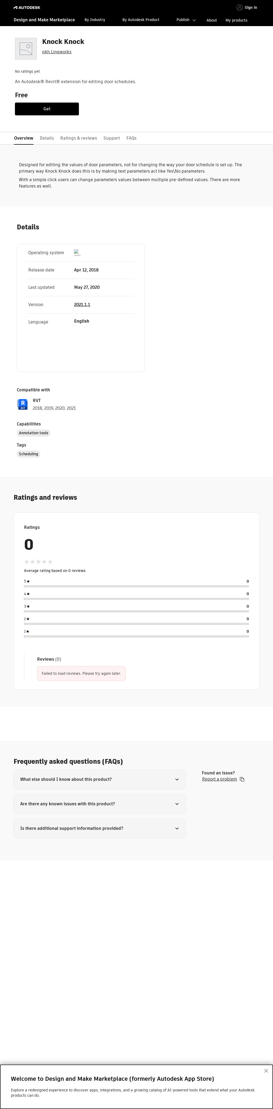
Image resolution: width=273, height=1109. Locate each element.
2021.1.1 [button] (82, 305)
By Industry (95, 19)
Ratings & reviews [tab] (78, 138)
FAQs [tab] (131, 138)
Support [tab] (111, 138)
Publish (182, 19)
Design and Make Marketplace (44, 20)
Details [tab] (47, 138)
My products (236, 20)
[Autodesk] (28, 7)
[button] (100, 779)
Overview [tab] (23, 138)
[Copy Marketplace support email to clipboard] (242, 779)
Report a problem (219, 779)
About (212, 20)
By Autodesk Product (140, 19)
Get (46, 109)
